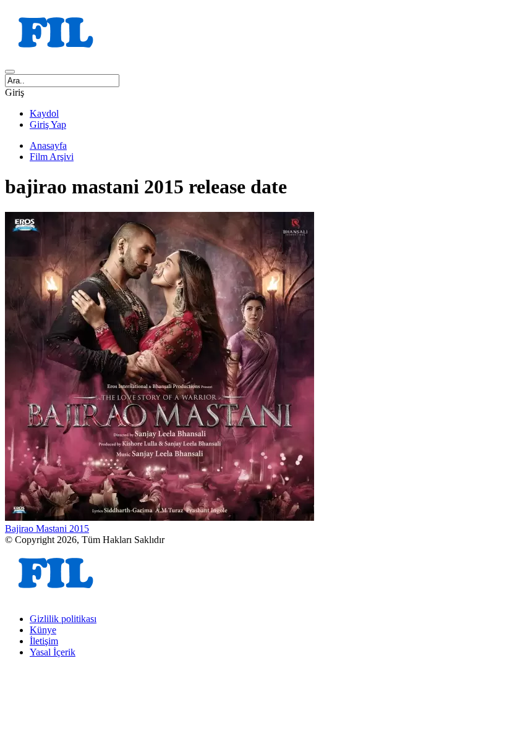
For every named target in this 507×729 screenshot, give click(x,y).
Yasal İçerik (52, 652)
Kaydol (44, 113)
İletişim (44, 641)
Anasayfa (48, 145)
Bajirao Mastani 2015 (47, 528)
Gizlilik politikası (63, 618)
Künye (43, 630)
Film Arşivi (52, 156)
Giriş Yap (48, 124)
